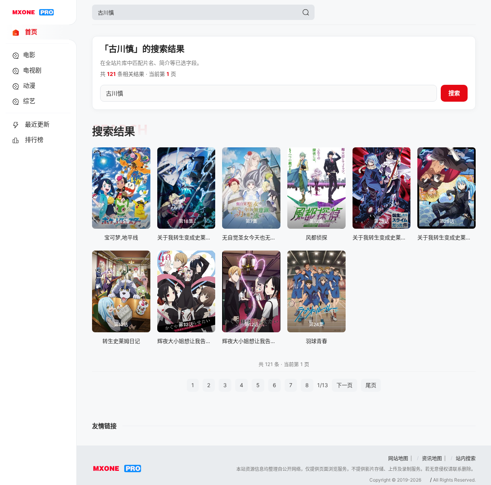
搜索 (454, 93)
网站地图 (398, 458)
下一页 (344, 385)
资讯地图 (432, 458)
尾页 (371, 385)
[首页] (33, 12)
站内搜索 (466, 458)
